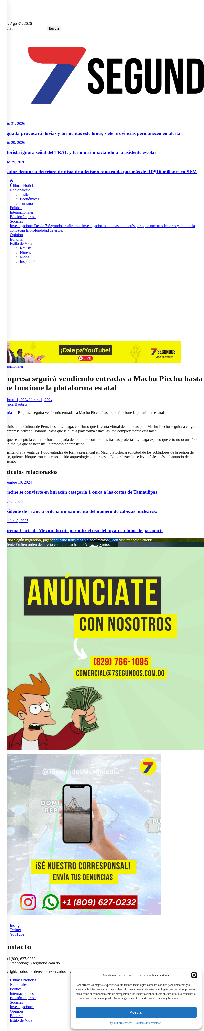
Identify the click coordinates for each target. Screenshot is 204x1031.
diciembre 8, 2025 (14, 521)
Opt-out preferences (120, 1023)
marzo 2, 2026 (11, 501)
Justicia (25, 194)
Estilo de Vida (21, 243)
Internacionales (22, 212)
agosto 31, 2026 (12, 123)
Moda (24, 257)
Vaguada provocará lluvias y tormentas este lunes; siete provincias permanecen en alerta (90, 133)
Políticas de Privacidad (148, 1023)
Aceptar (136, 1012)
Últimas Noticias (23, 185)
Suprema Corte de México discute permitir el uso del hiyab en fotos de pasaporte (81, 530)
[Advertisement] (102, 303)
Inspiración (28, 261)
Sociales (16, 221)
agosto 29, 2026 (12, 142)
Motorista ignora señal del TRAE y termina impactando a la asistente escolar (78, 152)
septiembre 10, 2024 (16, 482)
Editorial (16, 239)
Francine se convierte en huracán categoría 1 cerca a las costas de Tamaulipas (78, 492)
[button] (194, 975)
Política (16, 208)
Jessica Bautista (15, 404)
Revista (26, 248)
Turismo (26, 203)
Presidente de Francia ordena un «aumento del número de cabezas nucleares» (79, 511)
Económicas (29, 199)
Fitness (25, 252)
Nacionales (18, 190)
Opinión (16, 235)
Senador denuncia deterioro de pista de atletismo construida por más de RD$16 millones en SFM (98, 171)
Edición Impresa (23, 217)
